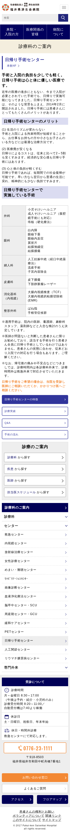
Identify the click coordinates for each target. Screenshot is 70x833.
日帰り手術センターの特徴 (21, 399)
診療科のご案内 (17, 507)
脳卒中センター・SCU (21, 605)
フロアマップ (52, 799)
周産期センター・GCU (21, 614)
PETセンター (14, 631)
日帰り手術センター (19, 640)
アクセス (17, 799)
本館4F (11, 65)
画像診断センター (17, 587)
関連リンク (53, 815)
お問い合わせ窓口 (35, 777)
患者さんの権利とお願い (36, 811)
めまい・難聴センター (20, 569)
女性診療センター (17, 561)
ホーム (20, 7)
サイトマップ (51, 819)
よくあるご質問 (35, 788)
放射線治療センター (19, 552)
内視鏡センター (16, 543)
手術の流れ (11, 434)
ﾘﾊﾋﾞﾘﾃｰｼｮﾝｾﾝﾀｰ (16, 578)
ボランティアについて (28, 815)
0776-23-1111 (38, 748)
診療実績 (10, 411)
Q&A (7, 422)
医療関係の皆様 (35, 32)
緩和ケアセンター (17, 623)
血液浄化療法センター (20, 596)
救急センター (14, 534)
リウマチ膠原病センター (22, 658)
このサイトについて (27, 819)
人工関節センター (17, 649)
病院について (58, 32)
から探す (18, 457)
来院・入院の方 (12, 32)
